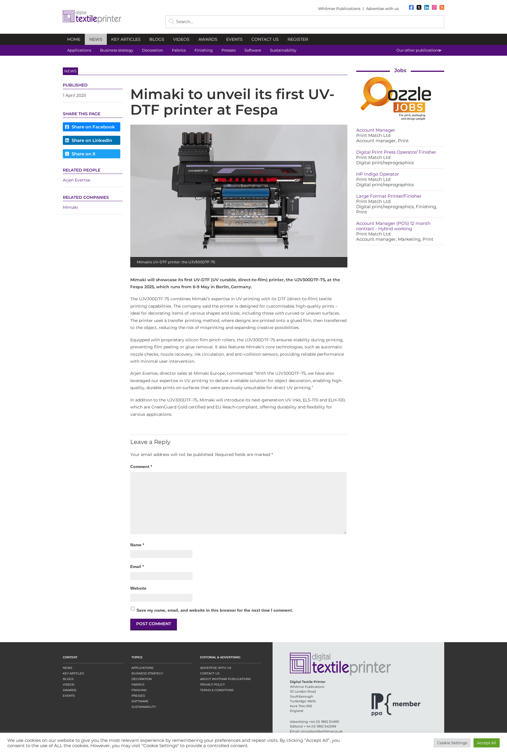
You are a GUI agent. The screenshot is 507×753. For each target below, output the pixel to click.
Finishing (139, 690)
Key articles (73, 673)
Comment (141, 466)
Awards (69, 690)
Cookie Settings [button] (452, 742)
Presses (138, 696)
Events (69, 696)
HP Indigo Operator (377, 174)
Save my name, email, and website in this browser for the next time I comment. (214, 610)
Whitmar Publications (339, 8)
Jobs (400, 70)
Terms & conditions (217, 690)
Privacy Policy (212, 684)
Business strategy (147, 673)
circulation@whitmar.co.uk (321, 731)
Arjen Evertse (76, 180)
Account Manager (375, 130)
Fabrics (137, 684)
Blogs (68, 679)
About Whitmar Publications (225, 679)
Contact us (209, 673)
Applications (142, 668)
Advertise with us (382, 8)
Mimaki (70, 207)
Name (137, 544)
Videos (68, 684)
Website (138, 588)
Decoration (141, 679)
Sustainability (143, 707)
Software (139, 701)
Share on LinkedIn (91, 140)
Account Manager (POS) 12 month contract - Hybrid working (393, 226)
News (67, 668)
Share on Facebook (92, 127)
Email (137, 566)
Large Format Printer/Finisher (389, 196)
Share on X (82, 154)
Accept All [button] (486, 742)
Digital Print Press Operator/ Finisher (396, 152)
